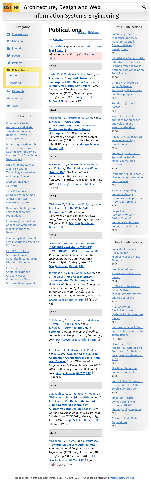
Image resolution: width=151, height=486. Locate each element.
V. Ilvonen (91, 393)
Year (60, 50)
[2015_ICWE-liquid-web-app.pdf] (86, 460)
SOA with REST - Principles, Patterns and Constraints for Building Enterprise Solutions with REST (127, 352)
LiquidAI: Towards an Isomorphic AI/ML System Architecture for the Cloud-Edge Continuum (74, 81)
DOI (58, 184)
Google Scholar (85, 97)
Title (60, 46)
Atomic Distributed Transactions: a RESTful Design (126, 273)
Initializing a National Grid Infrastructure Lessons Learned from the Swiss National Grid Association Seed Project (22, 152)
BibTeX (91, 46)
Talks (15, 105)
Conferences (20, 34)
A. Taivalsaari (85, 74)
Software (17, 98)
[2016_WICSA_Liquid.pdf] (50, 424)
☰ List (82, 32)
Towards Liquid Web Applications (72, 444)
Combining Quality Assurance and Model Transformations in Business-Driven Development (19, 131)
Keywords (15, 82)
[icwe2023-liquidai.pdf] (66, 101)
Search (58, 39)
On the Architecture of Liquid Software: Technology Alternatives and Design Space (72, 405)
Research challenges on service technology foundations (21, 212)
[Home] (11, 7)
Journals (17, 48)
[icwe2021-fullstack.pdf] (99, 184)
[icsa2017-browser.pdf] (93, 373)
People (16, 55)
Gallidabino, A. (58, 320)
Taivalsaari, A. (57, 164)
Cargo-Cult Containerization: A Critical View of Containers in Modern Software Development (20, 276)
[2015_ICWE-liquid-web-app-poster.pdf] (54, 465)
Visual (95, 32)
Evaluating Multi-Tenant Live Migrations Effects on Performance (22, 242)
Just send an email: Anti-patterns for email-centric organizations (128, 331)
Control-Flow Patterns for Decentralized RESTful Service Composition (127, 385)
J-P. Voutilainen (69, 324)
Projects (17, 63)
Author (53, 46)
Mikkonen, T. (56, 118)
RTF (99, 46)
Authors (14, 75)
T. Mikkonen (56, 78)
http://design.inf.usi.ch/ (123, 478)
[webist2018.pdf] (86, 300)
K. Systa (87, 118)
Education (18, 41)
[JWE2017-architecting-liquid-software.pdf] (99, 339)
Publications (20, 70)
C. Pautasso (68, 74)
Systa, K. (54, 74)
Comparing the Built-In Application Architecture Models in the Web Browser (74, 357)
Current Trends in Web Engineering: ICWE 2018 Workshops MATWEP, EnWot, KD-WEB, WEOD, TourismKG (73, 247)
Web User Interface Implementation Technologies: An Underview (71, 280)
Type (51, 50)
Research (18, 91)
